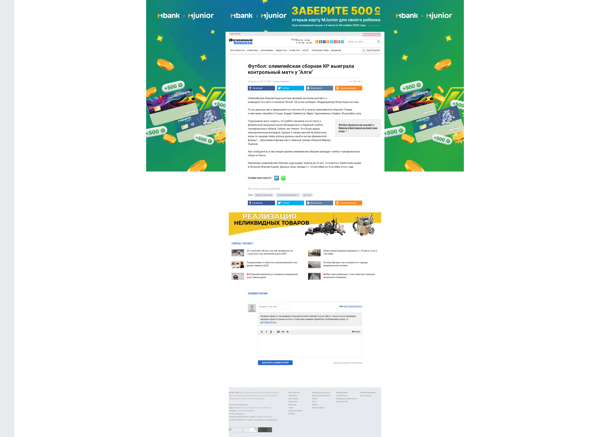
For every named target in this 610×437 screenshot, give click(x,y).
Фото (314, 402)
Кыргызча (235, 34)
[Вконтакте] (320, 41)
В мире (291, 414)
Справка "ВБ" (342, 402)
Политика (252, 50)
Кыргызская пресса (321, 396)
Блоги (315, 399)
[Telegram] (342, 41)
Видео (315, 405)
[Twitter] (331, 41)
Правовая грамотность (346, 399)
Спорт (305, 50)
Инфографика (318, 408)
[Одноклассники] (327, 41)
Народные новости (321, 393)
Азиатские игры (264, 195)
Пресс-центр (365, 396)
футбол (307, 195)
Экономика (267, 50)
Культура (295, 50)
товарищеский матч (288, 195)
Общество (281, 50)
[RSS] (316, 41)
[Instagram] (338, 41)
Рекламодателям (371, 34)
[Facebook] (324, 41)
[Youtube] (335, 41)
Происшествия (320, 50)
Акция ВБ (336, 50)
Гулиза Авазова (281, 81)
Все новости (237, 50)
